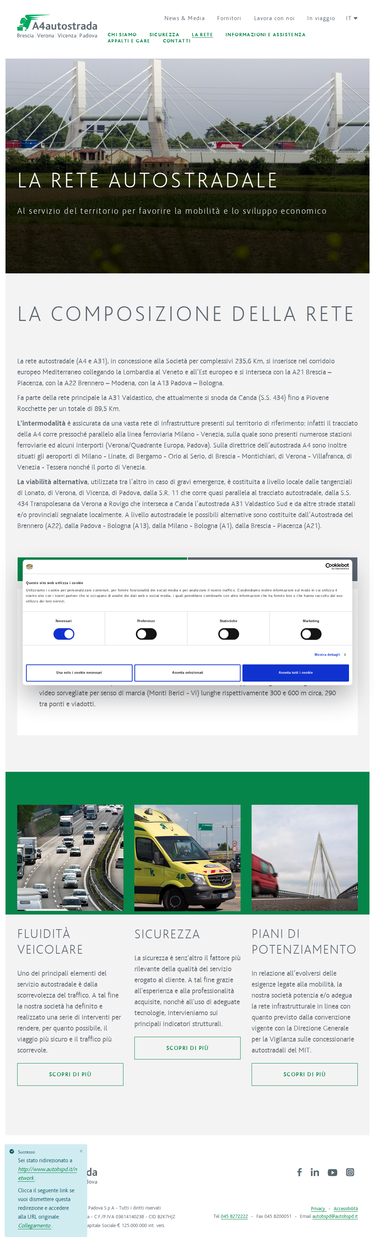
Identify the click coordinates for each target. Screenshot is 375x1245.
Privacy (319, 1209)
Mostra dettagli (327, 655)
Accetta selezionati (187, 673)
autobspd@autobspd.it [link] (335, 1216)
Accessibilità (346, 1209)
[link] (299, 1172)
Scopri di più (70, 1074)
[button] (349, 18)
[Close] (81, 1151)
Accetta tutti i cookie (296, 673)
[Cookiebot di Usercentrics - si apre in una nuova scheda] (317, 566)
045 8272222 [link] (234, 1216)
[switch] (146, 634)
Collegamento (35, 1225)
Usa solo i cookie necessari (79, 673)
